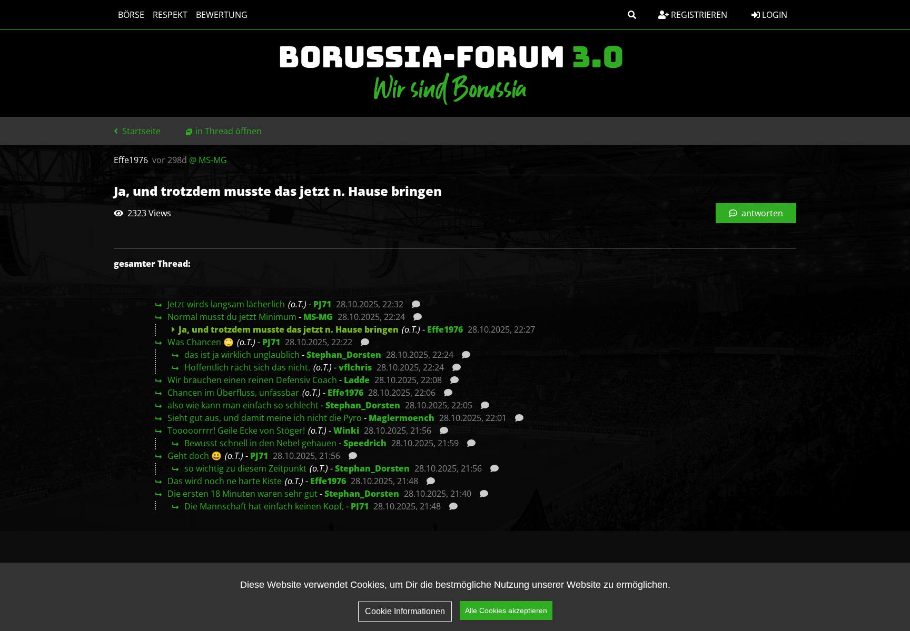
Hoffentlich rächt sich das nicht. (247, 367)
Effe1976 (445, 329)
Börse (131, 15)
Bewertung (222, 15)
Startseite (140, 131)
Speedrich (365, 443)
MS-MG (318, 317)
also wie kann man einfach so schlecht (243, 405)
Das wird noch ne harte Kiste (224, 481)
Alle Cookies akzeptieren (506, 610)
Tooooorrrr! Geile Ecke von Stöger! (236, 430)
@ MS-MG (208, 160)
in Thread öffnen (228, 131)
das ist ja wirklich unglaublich (242, 354)
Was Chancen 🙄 (200, 342)
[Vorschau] (413, 304)
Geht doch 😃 (194, 456)
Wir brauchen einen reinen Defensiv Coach (252, 380)
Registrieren (698, 15)
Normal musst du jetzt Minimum (232, 317)
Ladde (357, 380)
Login (773, 15)
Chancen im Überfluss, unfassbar (233, 392)
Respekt (170, 15)
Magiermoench (401, 418)
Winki (346, 430)
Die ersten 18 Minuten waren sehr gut (242, 493)
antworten (761, 213)
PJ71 (322, 304)
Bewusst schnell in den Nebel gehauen (260, 443)
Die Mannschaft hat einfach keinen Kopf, (264, 506)
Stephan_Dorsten (343, 354)
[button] (632, 15)
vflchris (355, 367)
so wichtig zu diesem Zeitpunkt (245, 468)
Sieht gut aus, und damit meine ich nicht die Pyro (264, 418)
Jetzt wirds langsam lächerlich (226, 304)
